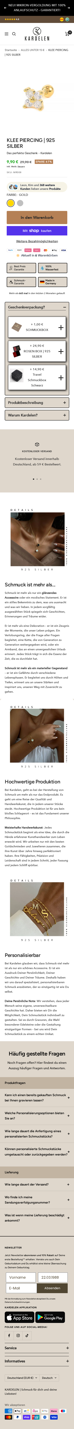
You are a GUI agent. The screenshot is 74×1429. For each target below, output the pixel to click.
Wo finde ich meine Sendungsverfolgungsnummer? (27, 1199)
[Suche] (14, 34)
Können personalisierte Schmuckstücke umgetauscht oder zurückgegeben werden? (36, 1151)
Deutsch (47, 1378)
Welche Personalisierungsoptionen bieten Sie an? (34, 1115)
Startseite (11, 50)
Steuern (21, 166)
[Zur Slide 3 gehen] (40, 479)
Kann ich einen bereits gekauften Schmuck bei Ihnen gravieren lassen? (35, 1097)
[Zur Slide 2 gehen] (37, 479)
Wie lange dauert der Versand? (27, 1184)
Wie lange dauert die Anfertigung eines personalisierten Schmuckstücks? (33, 1133)
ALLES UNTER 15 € (32, 50)
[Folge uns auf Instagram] (18, 1335)
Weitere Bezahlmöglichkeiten (37, 241)
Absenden (52, 1288)
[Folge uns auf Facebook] (9, 1335)
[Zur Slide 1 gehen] (33, 479)
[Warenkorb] (67, 34)
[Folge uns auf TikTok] (26, 1335)
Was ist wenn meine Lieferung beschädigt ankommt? (34, 1217)
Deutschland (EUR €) (20, 1378)
